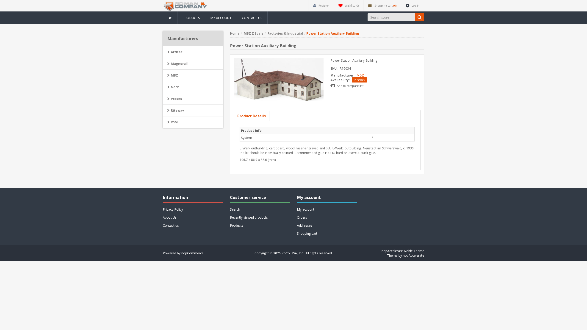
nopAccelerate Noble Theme (403, 251)
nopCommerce (192, 253)
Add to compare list (350, 86)
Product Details (251, 115)
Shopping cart (307, 233)
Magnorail (179, 63)
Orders (302, 217)
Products (191, 18)
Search (235, 209)
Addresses (304, 225)
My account (221, 18)
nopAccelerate (413, 255)
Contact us (252, 18)
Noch (175, 87)
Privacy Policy (173, 209)
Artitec (177, 52)
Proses (176, 98)
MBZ (360, 75)
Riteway (177, 110)
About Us (170, 217)
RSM (174, 122)
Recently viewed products (249, 217)
